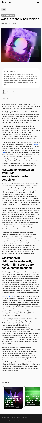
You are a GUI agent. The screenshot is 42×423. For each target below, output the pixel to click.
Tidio (3, 152)
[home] (7, 2)
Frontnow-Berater (7, 296)
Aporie (36, 144)
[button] (38, 2)
